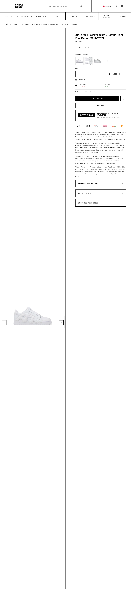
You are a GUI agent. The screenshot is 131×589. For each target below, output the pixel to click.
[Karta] (122, 6)
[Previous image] (4, 322)
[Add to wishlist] (123, 98)
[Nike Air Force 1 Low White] (79, 61)
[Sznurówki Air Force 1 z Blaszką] (89, 61)
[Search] (81, 6)
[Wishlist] (115, 6)
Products (15, 24)
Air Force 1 (25, 24)
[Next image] (61, 322)
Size (77, 69)
